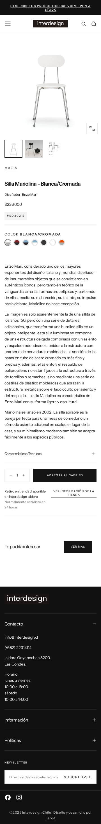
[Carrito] (94, 24)
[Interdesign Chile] (26, 599)
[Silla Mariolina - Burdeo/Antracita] (17, 242)
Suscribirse (78, 777)
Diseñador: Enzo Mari (20, 194)
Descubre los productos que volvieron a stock (50, 7)
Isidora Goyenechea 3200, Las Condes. (27, 660)
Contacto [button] (13, 624)
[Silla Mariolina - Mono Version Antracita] (44, 242)
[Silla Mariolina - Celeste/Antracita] (26, 242)
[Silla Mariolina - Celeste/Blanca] (35, 242)
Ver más (78, 546)
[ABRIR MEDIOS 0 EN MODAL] (92, 128)
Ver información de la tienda (73, 493)
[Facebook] (7, 797)
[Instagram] (19, 797)
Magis (10, 168)
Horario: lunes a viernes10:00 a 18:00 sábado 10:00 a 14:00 (17, 687)
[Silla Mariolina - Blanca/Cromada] (8, 242)
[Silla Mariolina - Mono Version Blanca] (53, 242)
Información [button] (16, 720)
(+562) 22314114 (17, 647)
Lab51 (50, 818)
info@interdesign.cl (21, 637)
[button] (7, 23)
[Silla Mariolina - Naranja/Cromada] (62, 242)
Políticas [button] (12, 740)
